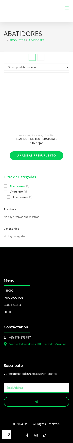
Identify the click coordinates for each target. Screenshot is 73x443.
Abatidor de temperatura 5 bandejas (36, 141)
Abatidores (36, 40)
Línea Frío (49, 135)
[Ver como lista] (41, 57)
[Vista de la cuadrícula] (32, 57)
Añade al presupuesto (36, 155)
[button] (66, 8)
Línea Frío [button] (18, 192)
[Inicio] (5, 40)
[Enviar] (36, 402)
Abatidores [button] (19, 186)
